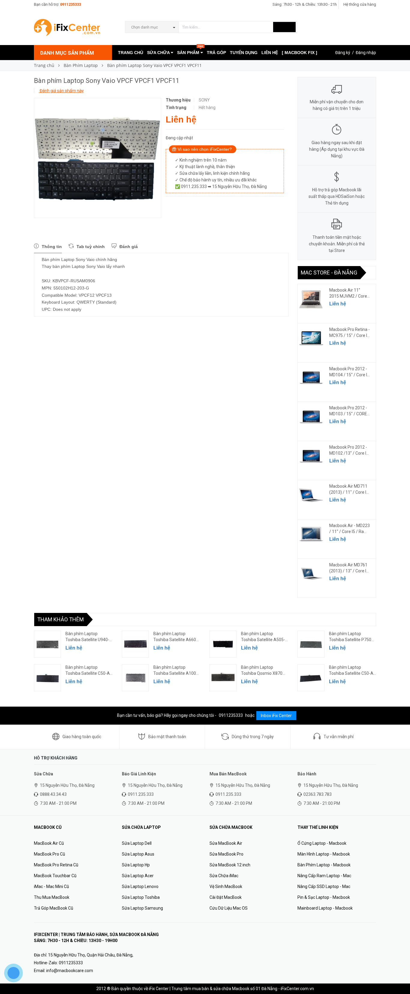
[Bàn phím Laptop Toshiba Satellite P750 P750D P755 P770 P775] (310, 644)
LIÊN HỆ (269, 52)
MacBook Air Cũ (49, 843)
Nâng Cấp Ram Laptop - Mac (324, 875)
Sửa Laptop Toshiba (141, 897)
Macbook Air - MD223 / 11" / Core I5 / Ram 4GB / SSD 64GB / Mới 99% (349, 529)
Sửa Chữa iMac (224, 875)
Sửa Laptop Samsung (142, 908)
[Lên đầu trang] (399, 976)
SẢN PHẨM (190, 50)
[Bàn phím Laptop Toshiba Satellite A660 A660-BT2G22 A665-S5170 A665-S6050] (135, 644)
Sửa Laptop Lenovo (140, 886)
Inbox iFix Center (276, 715)
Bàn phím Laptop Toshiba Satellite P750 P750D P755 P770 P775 (351, 637)
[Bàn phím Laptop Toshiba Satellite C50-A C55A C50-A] (310, 677)
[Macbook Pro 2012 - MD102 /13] (311, 456)
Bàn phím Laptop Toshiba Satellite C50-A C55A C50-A (351, 670)
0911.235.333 (141, 794)
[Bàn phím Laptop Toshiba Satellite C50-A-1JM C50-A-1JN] (47, 677)
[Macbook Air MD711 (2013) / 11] (311, 495)
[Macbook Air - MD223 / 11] (311, 535)
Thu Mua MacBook (51, 897)
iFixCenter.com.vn (297, 988)
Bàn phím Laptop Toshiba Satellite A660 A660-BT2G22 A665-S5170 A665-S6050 (174, 637)
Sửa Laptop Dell (137, 843)
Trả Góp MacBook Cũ (53, 908)
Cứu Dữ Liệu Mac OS (229, 908)
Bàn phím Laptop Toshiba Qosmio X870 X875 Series (261, 670)
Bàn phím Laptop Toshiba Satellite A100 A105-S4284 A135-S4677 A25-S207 (174, 670)
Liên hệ (337, 303)
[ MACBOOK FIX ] (299, 52)
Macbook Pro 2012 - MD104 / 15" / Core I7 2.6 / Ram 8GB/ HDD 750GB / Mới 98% (349, 372)
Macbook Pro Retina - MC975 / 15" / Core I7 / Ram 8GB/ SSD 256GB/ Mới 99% (349, 332)
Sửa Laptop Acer (138, 875)
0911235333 (70, 4)
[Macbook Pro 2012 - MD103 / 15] (311, 417)
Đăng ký (342, 52)
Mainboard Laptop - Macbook (325, 908)
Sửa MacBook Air (226, 843)
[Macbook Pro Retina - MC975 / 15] (311, 338)
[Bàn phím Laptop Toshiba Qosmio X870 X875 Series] (223, 677)
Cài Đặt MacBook (226, 897)
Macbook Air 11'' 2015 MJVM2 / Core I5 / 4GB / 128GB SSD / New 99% (349, 293)
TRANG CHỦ (130, 52)
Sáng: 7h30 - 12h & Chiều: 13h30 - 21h (305, 4)
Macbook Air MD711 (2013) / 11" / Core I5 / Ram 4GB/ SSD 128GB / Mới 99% (349, 489)
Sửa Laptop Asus (138, 854)
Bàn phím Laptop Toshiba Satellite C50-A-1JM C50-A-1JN (88, 670)
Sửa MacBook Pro (226, 854)
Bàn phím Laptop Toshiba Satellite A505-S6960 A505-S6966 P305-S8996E (263, 637)
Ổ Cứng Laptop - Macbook (321, 843)
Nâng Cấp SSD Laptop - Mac (323, 886)
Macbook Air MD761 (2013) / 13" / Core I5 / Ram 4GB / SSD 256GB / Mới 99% (349, 568)
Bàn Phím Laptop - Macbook (324, 864)
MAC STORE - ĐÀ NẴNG (329, 272)
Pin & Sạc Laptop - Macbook (323, 897)
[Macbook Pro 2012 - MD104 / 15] (311, 378)
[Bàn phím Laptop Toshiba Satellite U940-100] (47, 644)
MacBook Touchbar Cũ (55, 875)
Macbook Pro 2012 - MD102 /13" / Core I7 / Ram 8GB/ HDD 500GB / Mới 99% (349, 450)
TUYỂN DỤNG (244, 52)
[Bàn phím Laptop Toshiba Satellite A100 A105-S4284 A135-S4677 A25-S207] (135, 677)
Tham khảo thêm (60, 619)
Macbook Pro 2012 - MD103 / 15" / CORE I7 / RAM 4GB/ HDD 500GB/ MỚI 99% (348, 411)
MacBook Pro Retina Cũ (56, 864)
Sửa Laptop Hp (136, 864)
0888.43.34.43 (53, 794)
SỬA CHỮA (159, 52)
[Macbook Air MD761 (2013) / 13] (311, 574)
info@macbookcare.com (69, 970)
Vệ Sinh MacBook (226, 886)
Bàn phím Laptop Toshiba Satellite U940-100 (87, 637)
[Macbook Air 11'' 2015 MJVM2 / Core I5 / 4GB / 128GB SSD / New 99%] (311, 299)
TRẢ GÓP (216, 52)
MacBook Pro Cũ (49, 854)
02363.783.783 (317, 794)
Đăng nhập (366, 52)
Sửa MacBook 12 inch (230, 864)
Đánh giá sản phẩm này (61, 90)
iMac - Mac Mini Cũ (51, 886)
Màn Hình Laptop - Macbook (323, 854)
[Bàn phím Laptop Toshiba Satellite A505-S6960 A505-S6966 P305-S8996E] (223, 644)
